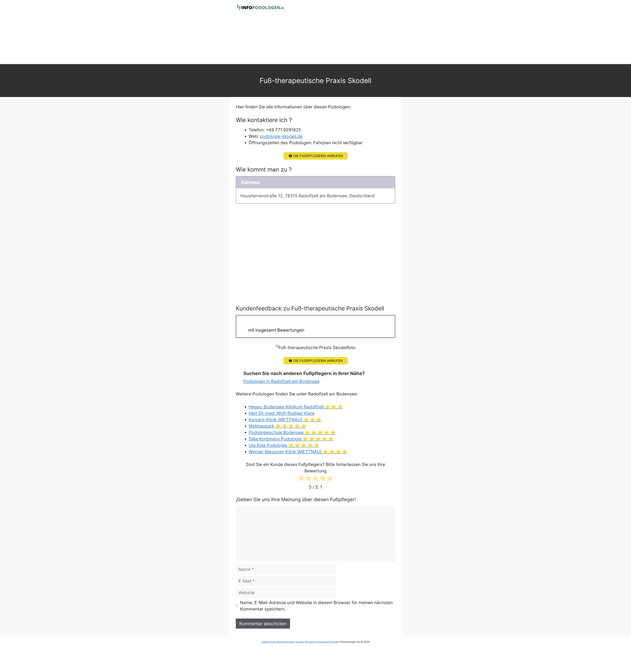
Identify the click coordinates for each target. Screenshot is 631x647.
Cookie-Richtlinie (306, 641)
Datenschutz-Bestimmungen (278, 641)
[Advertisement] (315, 39)
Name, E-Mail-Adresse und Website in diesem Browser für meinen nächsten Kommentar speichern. (316, 605)
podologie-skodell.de (281, 136)
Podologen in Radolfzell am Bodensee (281, 381)
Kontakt (334, 641)
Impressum (322, 641)
